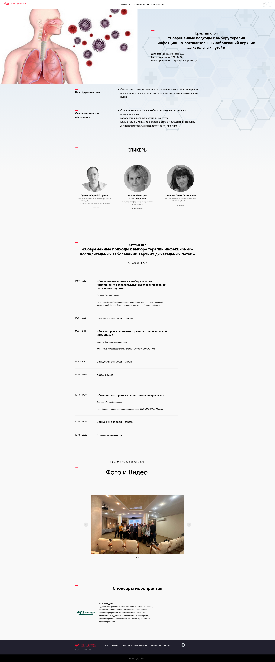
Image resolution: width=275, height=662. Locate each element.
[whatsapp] (183, 646)
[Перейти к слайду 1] (136, 557)
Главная (124, 4)
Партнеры (151, 4)
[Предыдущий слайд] (86, 525)
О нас (131, 4)
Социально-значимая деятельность (135, 645)
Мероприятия (139, 4)
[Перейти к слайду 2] (138, 557)
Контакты (160, 4)
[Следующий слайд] (189, 525)
